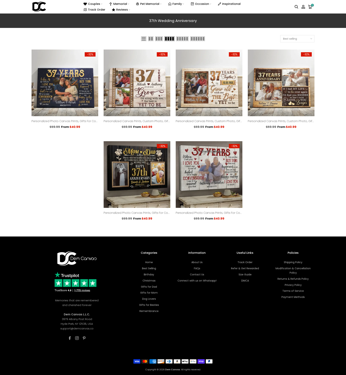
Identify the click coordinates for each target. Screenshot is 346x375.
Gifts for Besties (149, 305)
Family (177, 4)
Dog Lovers (149, 299)
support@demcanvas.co (77, 328)
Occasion (202, 4)
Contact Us (197, 274)
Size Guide (245, 274)
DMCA (245, 280)
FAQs (197, 268)
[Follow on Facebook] (70, 338)
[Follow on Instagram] (77, 338)
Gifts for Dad (149, 287)
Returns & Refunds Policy (293, 279)
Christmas (149, 280)
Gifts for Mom (149, 292)
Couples (94, 4)
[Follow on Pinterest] (84, 338)
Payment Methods (293, 297)
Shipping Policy (293, 262)
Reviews (122, 10)
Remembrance (149, 311)
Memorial (120, 4)
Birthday (149, 274)
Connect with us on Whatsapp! (197, 280)
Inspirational (231, 4)
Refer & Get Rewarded (245, 268)
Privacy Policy (293, 285)
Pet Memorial (149, 4)
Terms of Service (293, 291)
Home (149, 262)
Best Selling (149, 268)
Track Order (96, 10)
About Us (197, 262)
